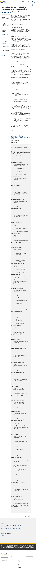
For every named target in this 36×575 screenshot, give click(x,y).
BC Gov (19, 561)
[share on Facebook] (2, 12)
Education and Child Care (7, 4)
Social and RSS (3, 563)
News (23, 1)
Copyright (19, 567)
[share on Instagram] (5, 12)
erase (4, 55)
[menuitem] (8, 561)
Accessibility (20, 565)
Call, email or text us (29, 556)
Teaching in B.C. (5, 43)
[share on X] (4, 12)
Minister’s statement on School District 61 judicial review (10, 528)
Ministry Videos (5, 37)
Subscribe (28, 1)
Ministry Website (5, 34)
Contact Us (20, 568)
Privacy (19, 564)
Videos (2, 539)
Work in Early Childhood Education (6, 42)
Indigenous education (6, 46)
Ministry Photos (5, 35)
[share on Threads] (7, 12)
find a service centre (4, 557)
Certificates (4, 51)
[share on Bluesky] (8, 12)
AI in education (5, 47)
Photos (2, 535)
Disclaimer (20, 563)
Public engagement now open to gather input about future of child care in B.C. (14, 522)
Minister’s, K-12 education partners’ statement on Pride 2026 (11, 525)
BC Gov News (10, 1)
